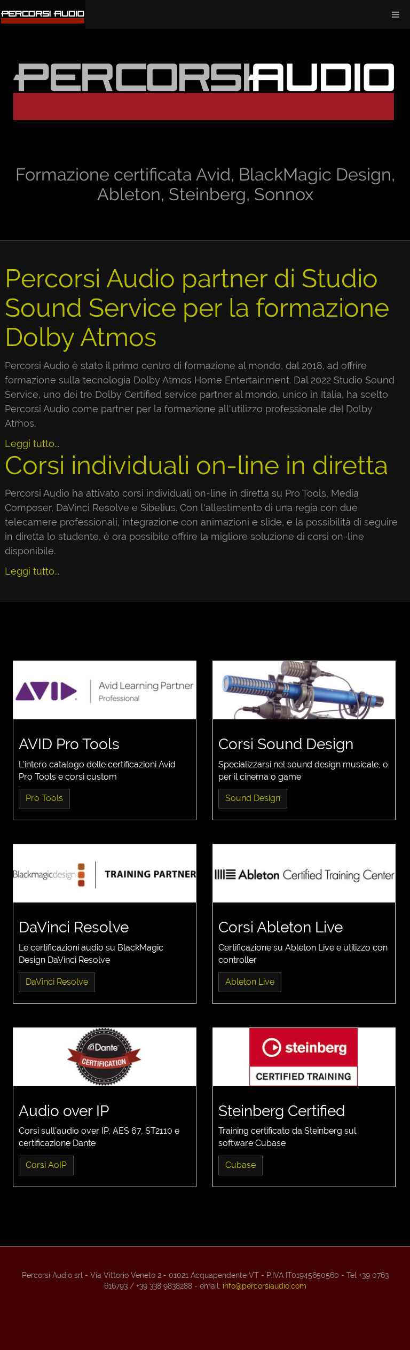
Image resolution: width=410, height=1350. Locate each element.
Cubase (240, 1165)
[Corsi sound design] (304, 690)
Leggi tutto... (32, 443)
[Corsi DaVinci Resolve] (104, 873)
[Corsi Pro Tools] (104, 690)
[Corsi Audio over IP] (104, 1057)
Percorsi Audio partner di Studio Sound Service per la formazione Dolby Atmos (197, 307)
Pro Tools (44, 798)
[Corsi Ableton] (304, 873)
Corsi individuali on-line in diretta (196, 465)
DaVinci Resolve (57, 982)
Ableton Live (249, 982)
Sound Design (252, 798)
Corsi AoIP (46, 1165)
